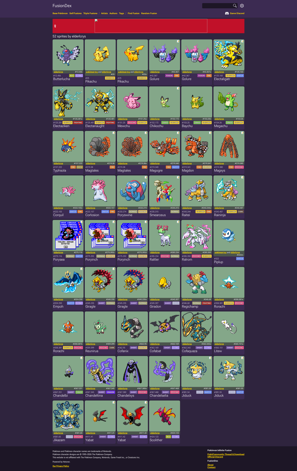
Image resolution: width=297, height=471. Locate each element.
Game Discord (237, 13)
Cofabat (155, 351)
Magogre (156, 170)
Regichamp (190, 306)
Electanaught (94, 126)
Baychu (187, 126)
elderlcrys (58, 72)
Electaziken (61, 126)
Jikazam (59, 440)
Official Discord (215, 457)
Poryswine (125, 215)
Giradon (155, 306)
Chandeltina (94, 395)
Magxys (219, 170)
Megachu (221, 126)
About (210, 465)
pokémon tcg (92, 72)
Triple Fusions (90, 13)
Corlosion (92, 215)
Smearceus (158, 215)
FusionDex (62, 5)
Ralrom (187, 259)
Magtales (92, 170)
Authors (113, 13)
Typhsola (59, 170)
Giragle (90, 306)
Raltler (154, 259)
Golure (154, 79)
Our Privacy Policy (61, 466)
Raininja (220, 215)
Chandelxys (126, 395)
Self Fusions (75, 13)
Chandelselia (159, 395)
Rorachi (219, 306)
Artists (104, 13)
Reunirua (91, 351)
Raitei (186, 215)
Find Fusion (133, 13)
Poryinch (91, 259)
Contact (211, 467)
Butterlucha (61, 79)
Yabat (89, 440)
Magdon (188, 170)
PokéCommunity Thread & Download (225, 454)
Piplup (218, 262)
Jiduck (186, 395)
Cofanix (123, 351)
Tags (121, 13)
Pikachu (91, 81)
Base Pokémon (60, 13)
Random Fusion (149, 13)
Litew (218, 351)
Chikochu (156, 126)
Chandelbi (60, 395)
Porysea (59, 259)
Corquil (58, 215)
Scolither (156, 440)
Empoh (58, 306)
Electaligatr (222, 79)
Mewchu (124, 126)
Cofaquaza (189, 351)
